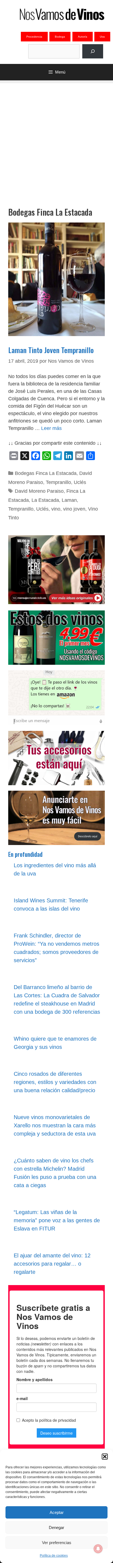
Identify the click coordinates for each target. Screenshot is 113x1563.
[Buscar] (92, 51)
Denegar (56, 1527)
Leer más (51, 428)
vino (55, 509)
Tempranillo (58, 482)
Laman (69, 500)
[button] (105, 1456)
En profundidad (25, 854)
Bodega (60, 36)
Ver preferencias (56, 1542)
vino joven (74, 509)
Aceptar (57, 1512)
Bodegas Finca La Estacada (46, 473)
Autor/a (82, 36)
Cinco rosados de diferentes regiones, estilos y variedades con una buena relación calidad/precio (55, 1082)
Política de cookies (54, 1556)
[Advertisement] (56, 139)
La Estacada (45, 500)
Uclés (80, 482)
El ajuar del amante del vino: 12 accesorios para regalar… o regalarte (52, 1263)
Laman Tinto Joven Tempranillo (51, 350)
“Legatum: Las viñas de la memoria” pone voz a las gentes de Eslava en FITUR (57, 1220)
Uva (102, 36)
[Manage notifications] (98, 1548)
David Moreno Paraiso (39, 491)
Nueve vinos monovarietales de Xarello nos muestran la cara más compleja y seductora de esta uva (55, 1125)
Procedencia (34, 36)
